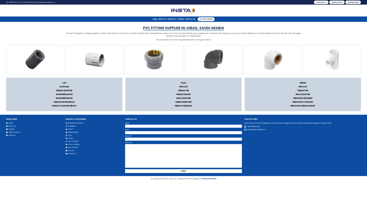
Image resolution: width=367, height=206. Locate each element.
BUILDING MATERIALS (75, 123)
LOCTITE (71, 150)
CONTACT (12, 135)
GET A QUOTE (208, 19)
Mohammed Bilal (209, 179)
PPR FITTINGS (73, 147)
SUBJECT (128, 136)
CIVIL (70, 135)
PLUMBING (72, 126)
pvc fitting (86, 33)
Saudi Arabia (112, 33)
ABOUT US (162, 19)
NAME (127, 123)
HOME (155, 19)
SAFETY (70, 129)
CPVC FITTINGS (73, 144)
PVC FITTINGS (73, 141)
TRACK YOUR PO (14, 132)
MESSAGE (128, 142)
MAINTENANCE (73, 132)
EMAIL (127, 129)
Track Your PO (321, 2)
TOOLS (70, 138)
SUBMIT (183, 171)
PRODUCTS (172, 19)
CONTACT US (190, 19)
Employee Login (353, 2)
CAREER (180, 19)
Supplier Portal (337, 2)
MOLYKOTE (72, 153)
